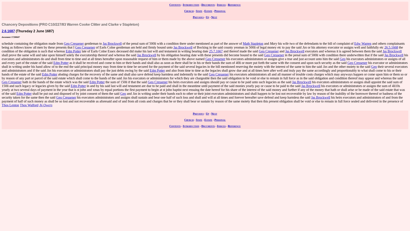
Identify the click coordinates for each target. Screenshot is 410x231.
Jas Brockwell (112, 43)
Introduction (191, 4)
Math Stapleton (253, 43)
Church (189, 11)
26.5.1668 (391, 47)
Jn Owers (45, 105)
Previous (198, 17)
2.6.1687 (8, 31)
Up (207, 17)
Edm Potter (73, 51)
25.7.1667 (216, 51)
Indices (221, 4)
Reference (234, 4)
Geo (343, 59)
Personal (220, 11)
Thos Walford (29, 105)
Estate (208, 11)
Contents (175, 4)
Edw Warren (362, 43)
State (199, 11)
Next (214, 17)
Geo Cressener (74, 43)
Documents (208, 4)
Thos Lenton (10, 105)
